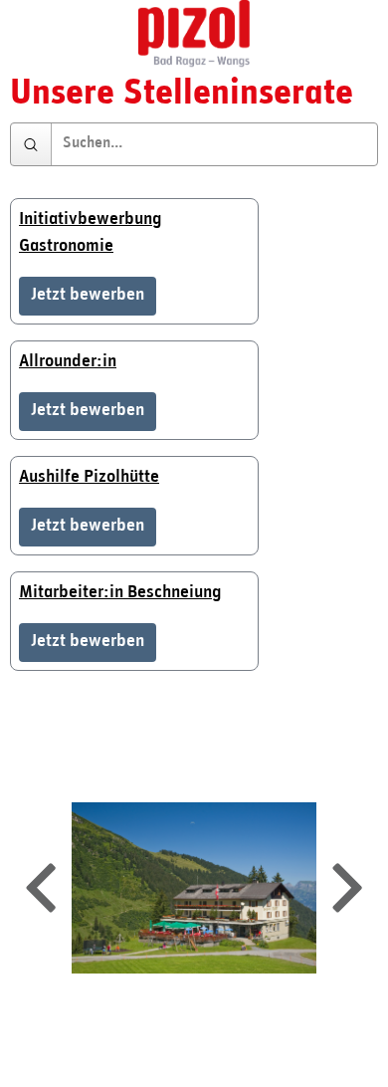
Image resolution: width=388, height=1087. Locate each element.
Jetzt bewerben (87, 296)
